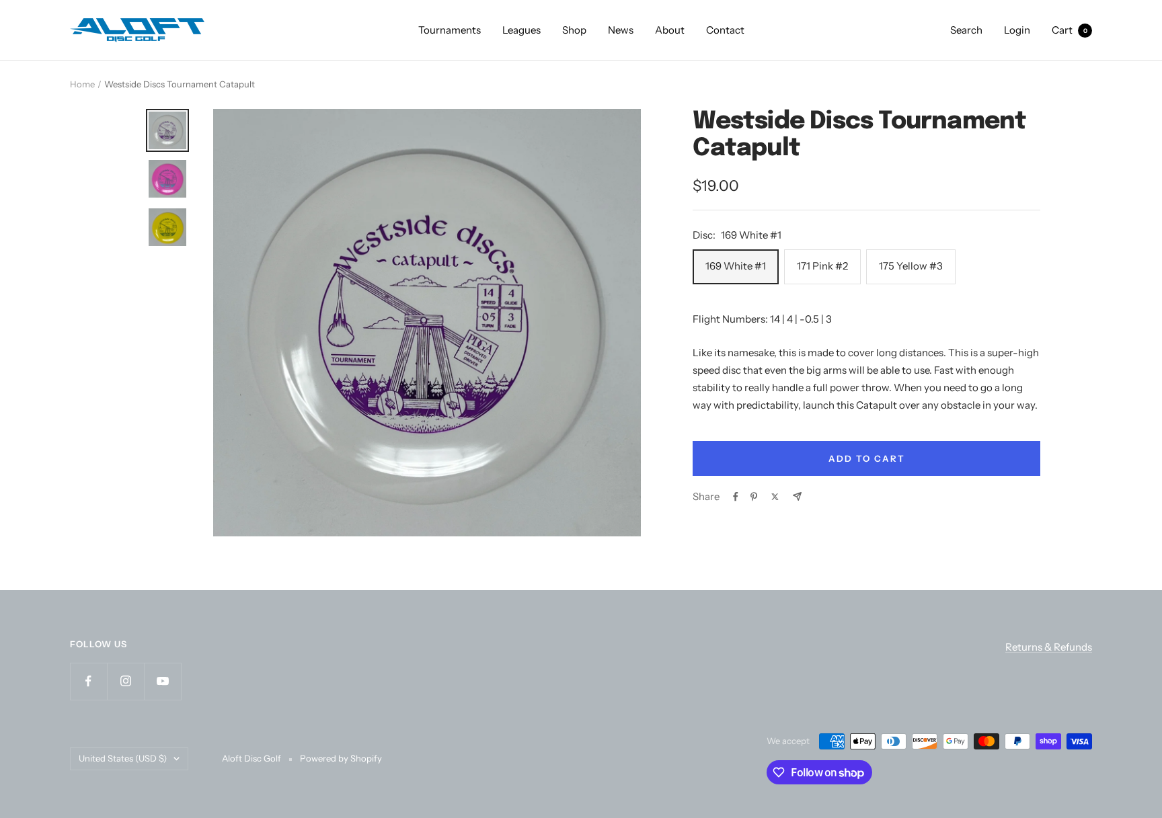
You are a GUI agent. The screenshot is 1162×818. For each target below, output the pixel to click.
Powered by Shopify (341, 758)
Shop (574, 30)
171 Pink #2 (822, 265)
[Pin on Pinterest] (753, 496)
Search (966, 30)
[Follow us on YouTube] (162, 681)
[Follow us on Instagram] (125, 681)
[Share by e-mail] (797, 496)
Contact (725, 30)
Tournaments (449, 30)
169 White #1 (735, 265)
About (670, 30)
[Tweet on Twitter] (775, 496)
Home (82, 84)
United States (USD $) (123, 758)
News (620, 30)
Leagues (521, 30)
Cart (1069, 30)
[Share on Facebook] (735, 496)
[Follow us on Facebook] (88, 681)
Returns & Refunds (1048, 647)
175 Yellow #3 (911, 265)
